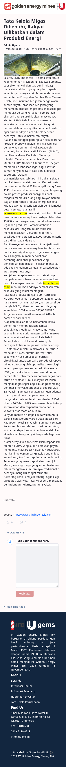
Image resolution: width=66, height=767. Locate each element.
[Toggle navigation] (59, 6)
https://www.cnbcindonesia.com (32, 514)
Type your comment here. (32, 541)
